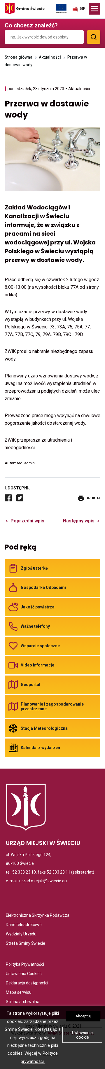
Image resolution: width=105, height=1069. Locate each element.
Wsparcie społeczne (40, 645)
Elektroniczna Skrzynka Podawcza (37, 916)
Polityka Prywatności (25, 965)
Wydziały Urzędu (21, 934)
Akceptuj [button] (83, 1016)
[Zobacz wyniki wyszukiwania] (93, 37)
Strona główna (18, 57)
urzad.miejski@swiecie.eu (43, 881)
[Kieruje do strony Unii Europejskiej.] (61, 8)
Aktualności (50, 57)
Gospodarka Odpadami (43, 587)
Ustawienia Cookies (24, 974)
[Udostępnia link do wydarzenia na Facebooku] (8, 497)
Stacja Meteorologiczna (44, 728)
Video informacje (37, 665)
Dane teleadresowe (24, 925)
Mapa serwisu (19, 993)
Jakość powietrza (38, 607)
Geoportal (30, 684)
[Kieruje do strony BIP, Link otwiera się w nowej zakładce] (78, 9)
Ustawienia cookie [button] (82, 1035)
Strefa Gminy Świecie (25, 944)
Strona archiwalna (22, 1002)
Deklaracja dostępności (27, 983)
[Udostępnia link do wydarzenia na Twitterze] (19, 497)
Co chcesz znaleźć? (31, 25)
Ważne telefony (35, 626)
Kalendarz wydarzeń (40, 747)
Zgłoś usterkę (34, 568)
